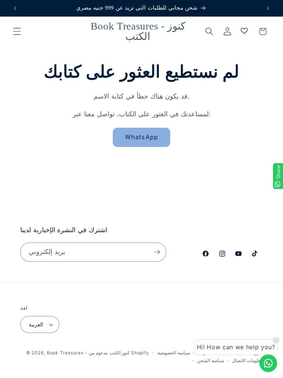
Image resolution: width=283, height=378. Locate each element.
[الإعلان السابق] (15, 8)
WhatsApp (141, 137)
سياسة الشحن (210, 360)
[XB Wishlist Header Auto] (244, 31)
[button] (17, 31)
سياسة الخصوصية (173, 352)
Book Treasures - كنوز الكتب (88, 352)
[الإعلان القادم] (268, 8)
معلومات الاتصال (247, 360)
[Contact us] (268, 363)
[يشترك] (157, 252)
